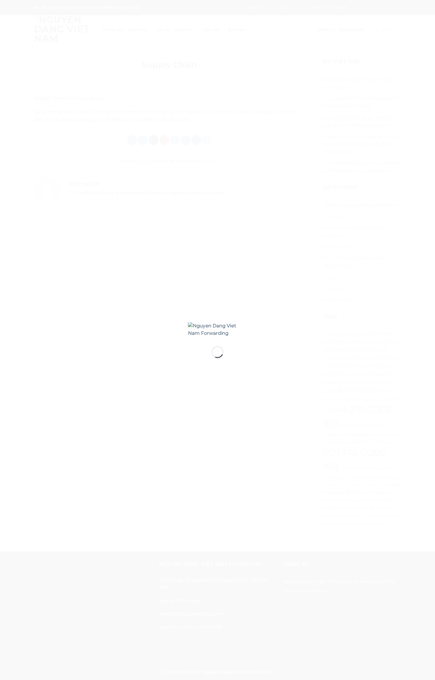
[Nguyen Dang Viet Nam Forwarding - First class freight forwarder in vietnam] (217, 329)
